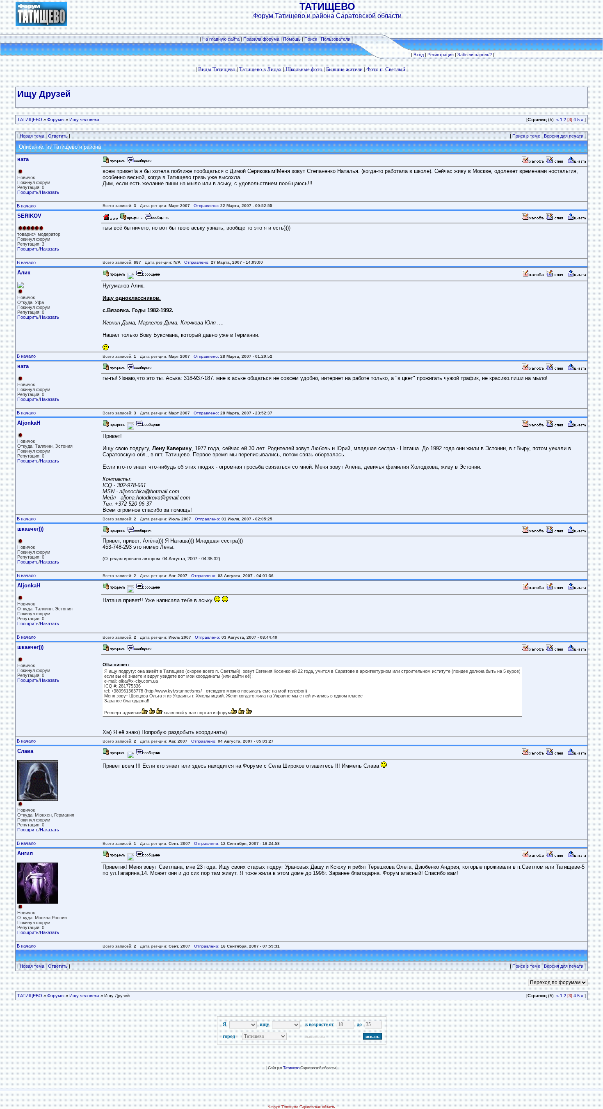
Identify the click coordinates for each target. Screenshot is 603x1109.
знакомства (314, 1036)
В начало (26, 205)
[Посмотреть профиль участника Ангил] (114, 856)
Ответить (58, 135)
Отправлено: (206, 205)
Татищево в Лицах (260, 69)
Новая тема (32, 135)
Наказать (49, 192)
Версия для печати (563, 135)
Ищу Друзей (44, 94)
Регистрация (440, 54)
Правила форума (261, 39)
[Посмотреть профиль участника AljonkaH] (114, 425)
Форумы (55, 119)
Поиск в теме (526, 135)
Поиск (310, 39)
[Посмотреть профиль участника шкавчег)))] (114, 531)
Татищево (291, 1067)
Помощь (292, 39)
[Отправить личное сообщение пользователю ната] (139, 162)
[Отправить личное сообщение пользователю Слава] (147, 754)
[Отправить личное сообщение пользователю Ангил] (147, 856)
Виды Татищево (216, 69)
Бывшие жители (344, 69)
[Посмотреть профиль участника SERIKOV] (131, 218)
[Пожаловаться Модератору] (532, 162)
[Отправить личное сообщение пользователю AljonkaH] (147, 425)
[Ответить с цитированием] (556, 162)
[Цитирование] (576, 162)
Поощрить (28, 192)
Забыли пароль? (474, 54)
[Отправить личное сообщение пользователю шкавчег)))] (139, 531)
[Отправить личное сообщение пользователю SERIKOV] (156, 218)
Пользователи (335, 39)
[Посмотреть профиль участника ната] (114, 162)
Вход (418, 54)
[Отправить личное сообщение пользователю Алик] (147, 275)
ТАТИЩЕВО (29, 119)
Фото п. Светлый (385, 69)
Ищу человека (84, 119)
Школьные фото (304, 69)
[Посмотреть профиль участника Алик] (114, 275)
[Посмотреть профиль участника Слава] (114, 754)
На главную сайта (221, 39)
